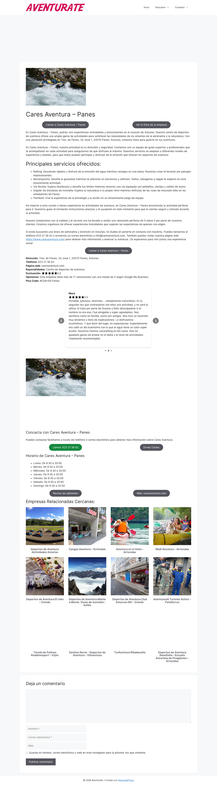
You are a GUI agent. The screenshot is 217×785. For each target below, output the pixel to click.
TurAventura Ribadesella (129, 622)
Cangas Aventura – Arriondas (87, 519)
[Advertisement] (108, 37)
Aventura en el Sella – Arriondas (129, 520)
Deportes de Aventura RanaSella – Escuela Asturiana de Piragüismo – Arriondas (172, 626)
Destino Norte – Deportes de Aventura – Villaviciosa (87, 624)
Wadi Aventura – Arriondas (172, 519)
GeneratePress (126, 750)
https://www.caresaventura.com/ (45, 239)
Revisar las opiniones (65, 463)
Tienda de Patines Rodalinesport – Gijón (45, 624)
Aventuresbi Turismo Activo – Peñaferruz (172, 571)
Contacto (180, 7)
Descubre (160, 7)
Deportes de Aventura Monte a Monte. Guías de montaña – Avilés (87, 572)
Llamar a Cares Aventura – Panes (65, 124)
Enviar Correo (151, 417)
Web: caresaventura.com (151, 463)
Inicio (146, 7)
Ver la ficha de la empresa (151, 124)
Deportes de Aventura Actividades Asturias (45, 520)
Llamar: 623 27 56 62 (65, 417)
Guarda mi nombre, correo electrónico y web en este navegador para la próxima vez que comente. (87, 722)
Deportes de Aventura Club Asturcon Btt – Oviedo (129, 571)
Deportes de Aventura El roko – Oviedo (45, 571)
